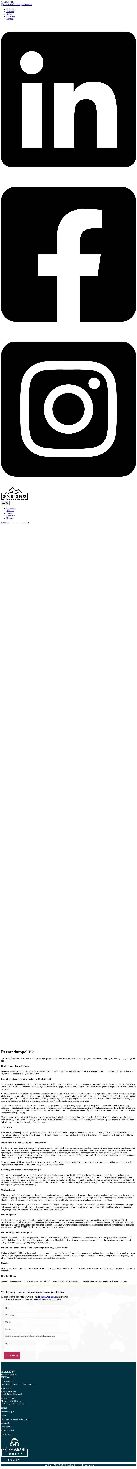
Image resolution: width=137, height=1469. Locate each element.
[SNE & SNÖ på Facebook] (68, 330)
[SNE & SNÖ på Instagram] (68, 485)
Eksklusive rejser (7, 1412)
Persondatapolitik (7, 1430)
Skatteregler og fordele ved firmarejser (16, 1419)
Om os (3, 1415)
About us (5, 523)
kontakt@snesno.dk (14, 1394)
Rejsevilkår (5, 1423)
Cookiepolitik (6, 1427)
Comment (8, 1343)
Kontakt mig (12, 1355)
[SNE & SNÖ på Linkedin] (68, 176)
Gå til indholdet (7, 2)
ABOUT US (6, 1434)
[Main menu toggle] (5, 503)
